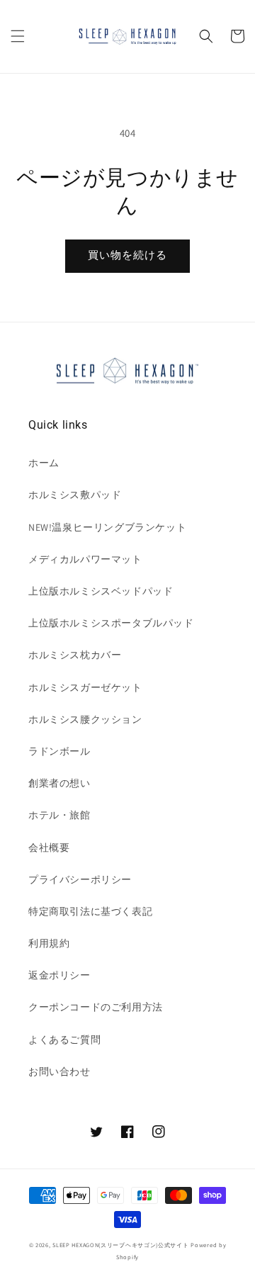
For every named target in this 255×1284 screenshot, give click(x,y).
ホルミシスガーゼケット (85, 687)
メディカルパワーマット (85, 559)
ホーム (44, 462)
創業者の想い (59, 783)
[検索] (206, 36)
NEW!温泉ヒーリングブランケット (107, 527)
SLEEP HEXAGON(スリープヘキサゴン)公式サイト (120, 1245)
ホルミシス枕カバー (74, 654)
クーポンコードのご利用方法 (95, 1007)
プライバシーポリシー (80, 879)
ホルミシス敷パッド (74, 494)
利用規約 (48, 943)
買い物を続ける (127, 254)
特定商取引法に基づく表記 (90, 911)
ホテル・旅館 (59, 815)
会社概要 (48, 847)
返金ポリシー (59, 975)
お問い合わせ (59, 1071)
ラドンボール (59, 751)
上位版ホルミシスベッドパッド (100, 591)
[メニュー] (17, 36)
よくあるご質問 (64, 1039)
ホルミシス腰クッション (85, 719)
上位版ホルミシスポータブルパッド (111, 622)
